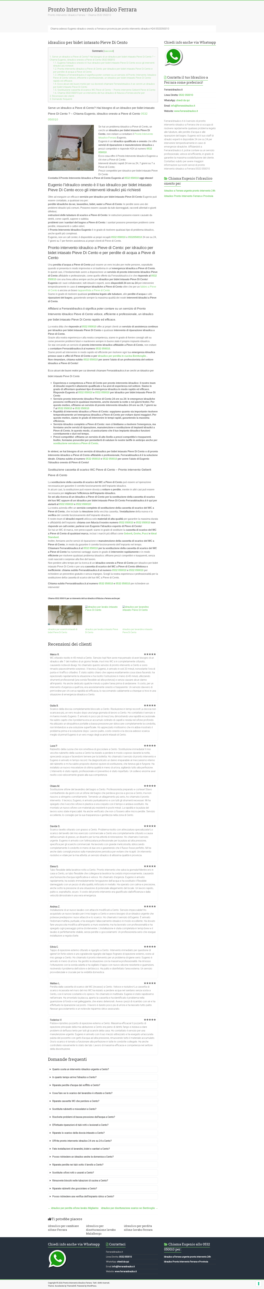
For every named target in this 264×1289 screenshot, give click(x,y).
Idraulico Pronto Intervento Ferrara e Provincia (188, 196)
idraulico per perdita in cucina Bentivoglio (122, 356)
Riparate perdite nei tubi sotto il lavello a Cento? (77, 1164)
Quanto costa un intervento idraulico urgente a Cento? (80, 1069)
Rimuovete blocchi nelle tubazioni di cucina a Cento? (80, 1180)
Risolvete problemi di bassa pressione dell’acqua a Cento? (83, 1117)
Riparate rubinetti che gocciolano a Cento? (74, 1188)
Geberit (128, 533)
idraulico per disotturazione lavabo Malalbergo (101, 1229)
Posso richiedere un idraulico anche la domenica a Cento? (83, 1156)
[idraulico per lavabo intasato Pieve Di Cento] (102, 615)
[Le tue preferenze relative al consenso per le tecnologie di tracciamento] (259, 1284)
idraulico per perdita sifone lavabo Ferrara (138, 1228)
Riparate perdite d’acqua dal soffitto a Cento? (76, 1085)
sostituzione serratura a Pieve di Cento (75, 443)
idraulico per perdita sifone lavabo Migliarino (73, 1208)
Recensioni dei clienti (62, 96)
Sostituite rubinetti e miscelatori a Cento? (74, 1109)
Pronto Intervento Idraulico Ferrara (92, 9)
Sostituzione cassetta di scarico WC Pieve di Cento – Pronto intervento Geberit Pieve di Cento (104, 90)
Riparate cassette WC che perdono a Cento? (75, 1101)
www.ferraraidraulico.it (186, 111)
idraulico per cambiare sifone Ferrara (63, 1228)
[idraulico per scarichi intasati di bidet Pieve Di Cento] (65, 615)
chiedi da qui (183, 100)
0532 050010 (118, 237)
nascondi (108, 51)
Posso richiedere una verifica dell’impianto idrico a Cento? (83, 1196)
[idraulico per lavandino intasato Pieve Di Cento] (140, 615)
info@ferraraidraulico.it (183, 105)
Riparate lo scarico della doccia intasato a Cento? (78, 1132)
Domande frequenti (61, 99)
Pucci (145, 533)
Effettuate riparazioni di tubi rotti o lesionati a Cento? (80, 1124)
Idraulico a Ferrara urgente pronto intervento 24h (189, 190)
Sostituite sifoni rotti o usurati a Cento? (73, 1172)
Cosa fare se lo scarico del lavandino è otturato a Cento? (82, 1093)
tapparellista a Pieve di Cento (94, 290)
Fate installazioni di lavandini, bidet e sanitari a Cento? (81, 1148)
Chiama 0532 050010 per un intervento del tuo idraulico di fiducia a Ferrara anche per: (99, 93)
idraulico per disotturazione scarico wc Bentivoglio (129, 1208)
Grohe (137, 533)
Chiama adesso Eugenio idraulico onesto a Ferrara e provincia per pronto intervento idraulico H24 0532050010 (109, 28)
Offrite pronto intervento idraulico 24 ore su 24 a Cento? (82, 1140)
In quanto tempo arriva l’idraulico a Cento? (74, 1077)
